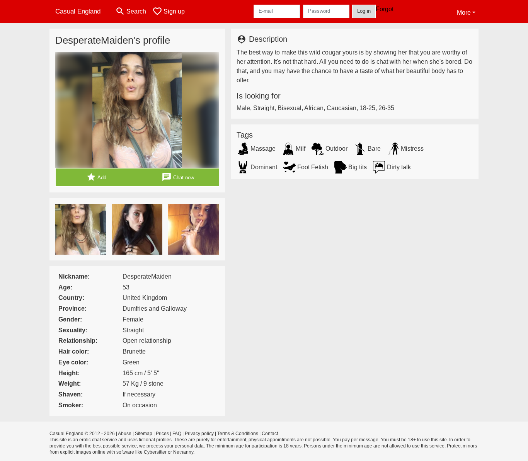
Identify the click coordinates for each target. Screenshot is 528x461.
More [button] (464, 12)
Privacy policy (199, 433)
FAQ (176, 433)
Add (96, 177)
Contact (270, 433)
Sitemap (143, 433)
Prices (162, 433)
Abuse (124, 433)
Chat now (178, 177)
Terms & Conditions (237, 433)
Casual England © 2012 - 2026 (82, 433)
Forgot (384, 9)
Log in (364, 11)
